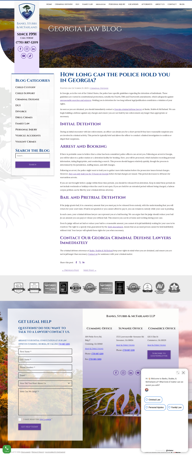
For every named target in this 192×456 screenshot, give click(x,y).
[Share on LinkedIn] (83, 262)
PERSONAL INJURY (117, 4)
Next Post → (89, 270)
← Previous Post (70, 270)
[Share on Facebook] (76, 262)
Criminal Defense (27, 99)
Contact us (92, 254)
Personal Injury (26, 129)
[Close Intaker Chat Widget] (183, 373)
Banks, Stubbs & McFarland (101, 250)
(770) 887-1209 (27, 42)
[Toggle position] (178, 373)
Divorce (21, 111)
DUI (77, 4)
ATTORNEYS (146, 4)
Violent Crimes (25, 141)
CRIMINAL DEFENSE (64, 4)
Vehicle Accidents (28, 135)
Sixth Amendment (115, 227)
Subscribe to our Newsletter (159, 354)
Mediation (101, 4)
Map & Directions (94, 348)
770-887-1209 (64, 344)
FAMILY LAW (87, 4)
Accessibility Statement (55, 452)
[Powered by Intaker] (170, 450)
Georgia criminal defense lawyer (128, 109)
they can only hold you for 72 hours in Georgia (89, 174)
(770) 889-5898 (95, 359)
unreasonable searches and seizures (75, 100)
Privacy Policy (38, 452)
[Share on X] (80, 262)
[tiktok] (30, 56)
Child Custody (25, 87)
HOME (49, 4)
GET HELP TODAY (29, 427)
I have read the (37, 419)
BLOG (182, 4)
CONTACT (172, 4)
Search (32, 164)
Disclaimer (25, 452)
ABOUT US (160, 4)
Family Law (22, 123)
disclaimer (45, 419)
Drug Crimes (24, 117)
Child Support (25, 93)
